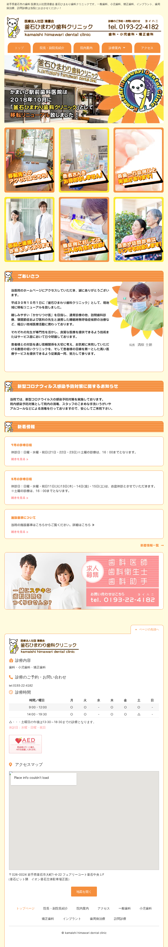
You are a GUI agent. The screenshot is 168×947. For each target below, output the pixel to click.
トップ (19, 48)
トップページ (25, 908)
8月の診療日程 (21, 479)
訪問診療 (120, 918)
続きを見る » (19, 459)
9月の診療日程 (21, 445)
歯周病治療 (97, 918)
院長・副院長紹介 (52, 48)
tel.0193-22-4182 (21, 685)
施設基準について (23, 517)
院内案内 (86, 48)
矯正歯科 (48, 918)
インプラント (72, 918)
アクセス (147, 48)
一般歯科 (125, 908)
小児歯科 (146, 908)
